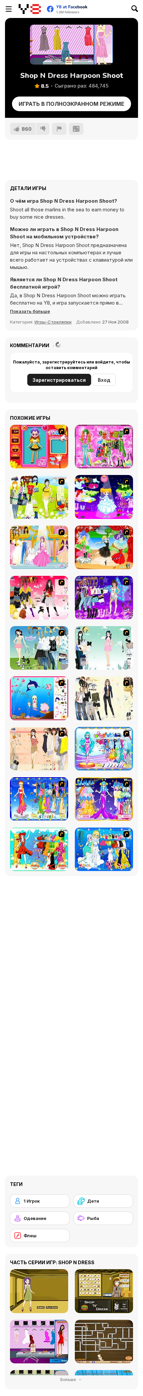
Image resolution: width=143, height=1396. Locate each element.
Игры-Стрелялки (53, 322)
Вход (104, 380)
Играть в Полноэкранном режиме (71, 104)
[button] (30, 311)
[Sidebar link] (8, 9)
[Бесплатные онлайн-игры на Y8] (30, 9)
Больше (68, 1379)
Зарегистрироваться (59, 380)
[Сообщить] (59, 129)
